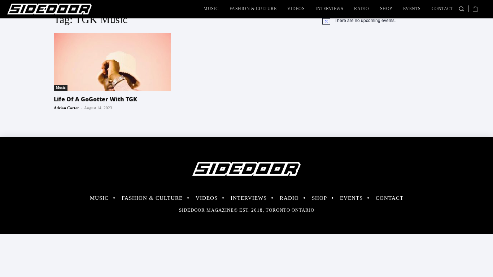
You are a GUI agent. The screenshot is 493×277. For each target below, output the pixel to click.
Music (60, 87)
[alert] (380, 20)
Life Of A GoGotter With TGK (95, 99)
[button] (461, 8)
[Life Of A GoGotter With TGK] (112, 62)
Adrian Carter (66, 108)
